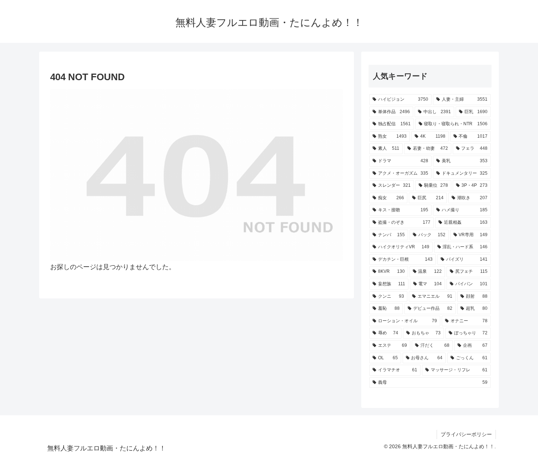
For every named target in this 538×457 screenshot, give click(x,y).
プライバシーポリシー (466, 434)
